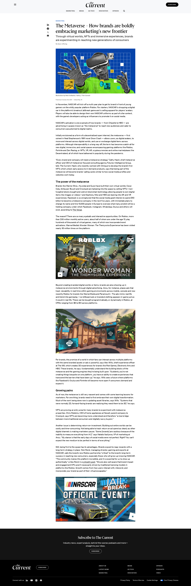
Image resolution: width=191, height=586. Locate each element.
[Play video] (95, 256)
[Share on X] (48, 32)
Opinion (116, 11)
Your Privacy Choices (171, 580)
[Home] (95, 4)
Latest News (104, 569)
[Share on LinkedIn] (48, 25)
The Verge (77, 210)
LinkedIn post (89, 462)
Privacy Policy (125, 580)
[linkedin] (27, 580)
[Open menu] (15, 4)
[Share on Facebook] (48, 29)
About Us (102, 566)
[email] (41, 580)
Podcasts (160, 569)
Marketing (70, 11)
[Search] (124, 11)
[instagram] (36, 580)
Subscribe (172, 5)
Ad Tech (91, 11)
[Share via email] (48, 35)
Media (81, 11)
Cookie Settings (152, 580)
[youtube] (32, 580)
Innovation (103, 11)
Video (158, 573)
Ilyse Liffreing (62, 44)
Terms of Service (138, 580)
